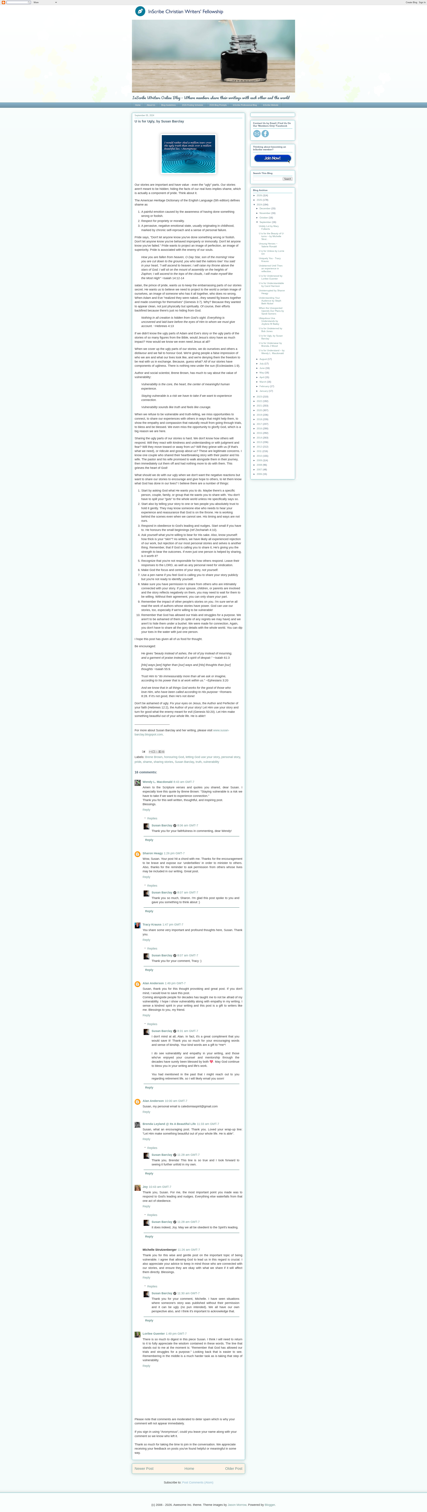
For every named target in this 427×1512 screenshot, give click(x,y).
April (262, 377)
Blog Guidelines (168, 105)
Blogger (270, 1504)
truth (199, 762)
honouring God (174, 757)
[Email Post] (143, 751)
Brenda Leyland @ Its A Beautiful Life (169, 1124)
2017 (260, 424)
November (265, 213)
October (264, 217)
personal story (230, 757)
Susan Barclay (184, 762)
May (262, 372)
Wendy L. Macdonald (157, 782)
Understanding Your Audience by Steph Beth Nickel (270, 300)
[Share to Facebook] (160, 751)
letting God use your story (203, 757)
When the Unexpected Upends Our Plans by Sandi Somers (271, 311)
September (266, 222)
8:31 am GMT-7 (187, 1031)
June (262, 368)
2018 (260, 419)
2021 (260, 405)
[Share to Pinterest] (163, 751)
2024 (260, 204)
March (263, 381)
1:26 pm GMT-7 (174, 853)
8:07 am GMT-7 (187, 892)
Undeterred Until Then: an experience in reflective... (271, 268)
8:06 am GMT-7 (187, 825)
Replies (152, 818)
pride (138, 762)
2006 (260, 474)
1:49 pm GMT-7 (175, 983)
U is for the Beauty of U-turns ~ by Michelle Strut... (271, 236)
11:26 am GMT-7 (189, 1249)
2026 (260, 195)
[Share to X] (156, 751)
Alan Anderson (153, 983)
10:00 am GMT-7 (176, 1101)
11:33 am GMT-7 (208, 1124)
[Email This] (150, 751)
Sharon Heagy (153, 853)
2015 (260, 433)
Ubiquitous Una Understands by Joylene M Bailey (269, 321)
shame (147, 762)
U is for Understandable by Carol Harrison (271, 284)
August (264, 359)
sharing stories (163, 762)
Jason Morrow (237, 1504)
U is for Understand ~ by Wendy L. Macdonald (272, 352)
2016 (260, 428)
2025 (260, 200)
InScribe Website (270, 105)
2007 (260, 469)
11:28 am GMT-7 (188, 1154)
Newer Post (144, 1468)
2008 (260, 465)
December (265, 208)
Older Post (233, 1468)
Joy (145, 1186)
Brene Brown (153, 757)
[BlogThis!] (153, 751)
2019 (260, 414)
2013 (260, 442)
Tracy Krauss (152, 924)
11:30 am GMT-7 (188, 1293)
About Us (151, 105)
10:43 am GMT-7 (160, 1186)
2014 (260, 437)
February (265, 386)
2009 (260, 460)
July (262, 363)
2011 (259, 451)
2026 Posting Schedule (192, 105)
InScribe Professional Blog (245, 105)
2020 (260, 410)
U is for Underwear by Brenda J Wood (270, 344)
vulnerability (211, 762)
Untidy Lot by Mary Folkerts (269, 227)
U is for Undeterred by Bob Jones (270, 330)
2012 (260, 446)
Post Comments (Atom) (197, 1482)
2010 (260, 456)
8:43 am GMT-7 (183, 782)
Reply (146, 809)
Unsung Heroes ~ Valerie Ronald (268, 245)
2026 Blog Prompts (218, 105)
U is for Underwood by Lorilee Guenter (270, 277)
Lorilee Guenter (154, 1333)
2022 (260, 401)
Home (138, 105)
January (264, 391)
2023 (260, 396)
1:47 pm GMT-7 (172, 924)
